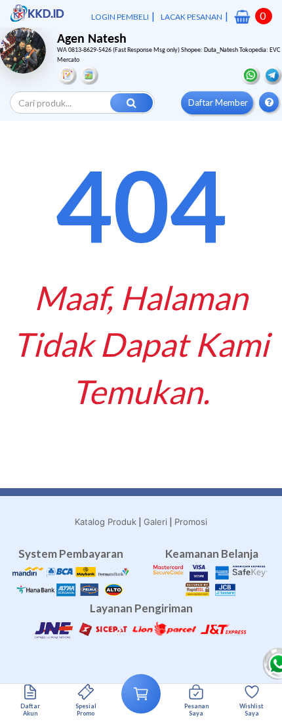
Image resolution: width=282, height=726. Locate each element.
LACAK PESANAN (191, 17)
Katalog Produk (105, 521)
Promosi (190, 521)
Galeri (155, 521)
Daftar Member (218, 102)
